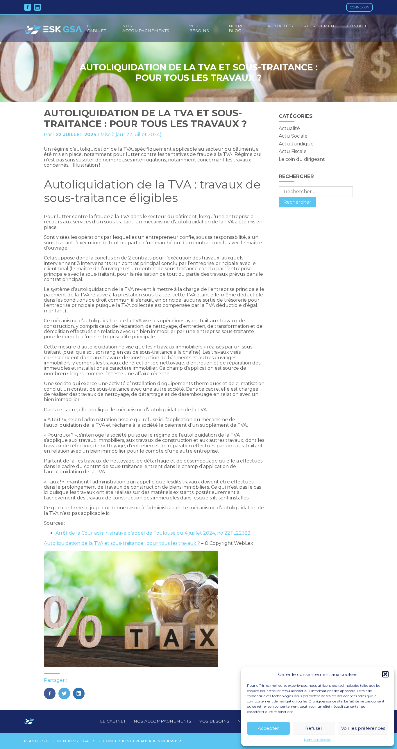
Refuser (313, 728)
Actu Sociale (293, 136)
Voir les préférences (363, 728)
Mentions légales (317, 740)
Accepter (268, 728)
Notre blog (236, 28)
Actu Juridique (296, 144)
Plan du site (37, 741)
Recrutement (319, 26)
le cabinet (96, 28)
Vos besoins (199, 28)
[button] (385, 674)
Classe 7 (171, 741)
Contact (356, 26)
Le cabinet (113, 721)
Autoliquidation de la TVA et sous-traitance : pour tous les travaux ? (122, 543)
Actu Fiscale (293, 151)
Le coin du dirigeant (302, 159)
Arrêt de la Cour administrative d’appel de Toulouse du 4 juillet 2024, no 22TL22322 (153, 533)
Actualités (280, 26)
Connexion (359, 7)
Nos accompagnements (145, 28)
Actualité (289, 128)
